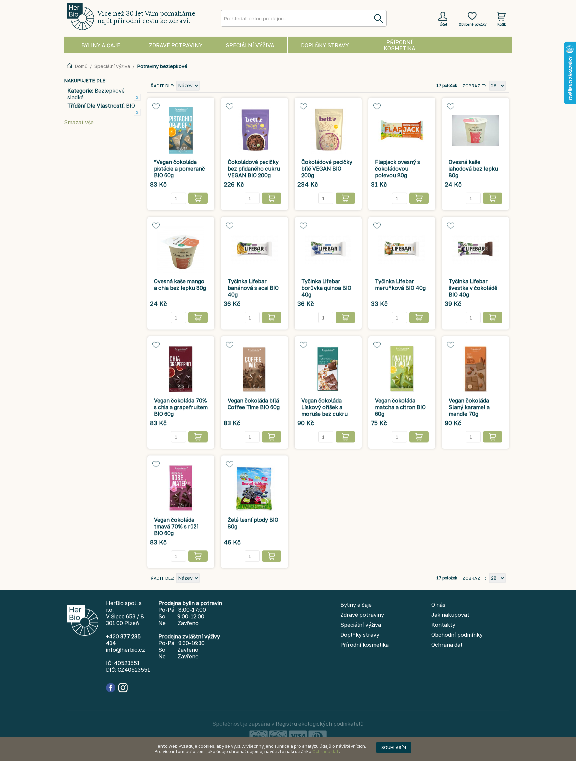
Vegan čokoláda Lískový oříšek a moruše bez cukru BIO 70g (324, 410)
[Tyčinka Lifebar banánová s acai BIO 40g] (254, 249)
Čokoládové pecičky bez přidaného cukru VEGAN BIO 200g (254, 169)
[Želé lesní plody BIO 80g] (254, 488)
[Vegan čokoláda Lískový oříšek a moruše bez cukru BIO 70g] (328, 369)
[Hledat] (378, 18)
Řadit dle (162, 85)
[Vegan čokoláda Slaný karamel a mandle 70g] (475, 369)
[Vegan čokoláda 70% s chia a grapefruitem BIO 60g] (181, 369)
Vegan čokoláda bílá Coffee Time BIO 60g (254, 403)
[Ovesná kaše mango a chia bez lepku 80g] (181, 249)
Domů (81, 66)
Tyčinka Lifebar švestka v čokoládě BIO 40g (473, 288)
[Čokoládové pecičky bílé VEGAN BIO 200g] (328, 130)
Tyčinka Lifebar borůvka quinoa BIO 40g (326, 288)
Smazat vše (79, 122)
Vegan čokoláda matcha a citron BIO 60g (400, 407)
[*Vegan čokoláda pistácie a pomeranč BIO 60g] (181, 130)
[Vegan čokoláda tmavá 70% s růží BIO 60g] (181, 488)
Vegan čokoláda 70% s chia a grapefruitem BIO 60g (181, 407)
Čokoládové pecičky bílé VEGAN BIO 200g (326, 169)
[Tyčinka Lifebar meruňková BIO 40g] (402, 249)
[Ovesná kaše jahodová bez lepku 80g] (475, 130)
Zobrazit (473, 85)
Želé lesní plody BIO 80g (253, 523)
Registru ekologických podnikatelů (320, 723)
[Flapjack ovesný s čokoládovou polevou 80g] (402, 130)
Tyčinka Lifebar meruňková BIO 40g (400, 284)
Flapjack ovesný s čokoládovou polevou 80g (397, 169)
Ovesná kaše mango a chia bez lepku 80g (180, 284)
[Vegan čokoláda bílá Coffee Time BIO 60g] (254, 369)
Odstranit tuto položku (137, 97)
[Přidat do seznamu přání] (156, 106)
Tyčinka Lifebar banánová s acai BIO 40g (253, 288)
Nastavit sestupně (206, 86)
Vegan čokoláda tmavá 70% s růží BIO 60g (176, 526)
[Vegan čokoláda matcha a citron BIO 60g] (402, 369)
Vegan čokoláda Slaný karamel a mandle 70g (469, 407)
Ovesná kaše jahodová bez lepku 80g (473, 169)
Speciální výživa (112, 66)
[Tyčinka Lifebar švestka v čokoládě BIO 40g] (475, 249)
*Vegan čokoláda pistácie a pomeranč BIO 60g (179, 169)
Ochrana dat (325, 751)
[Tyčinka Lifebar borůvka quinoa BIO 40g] (328, 249)
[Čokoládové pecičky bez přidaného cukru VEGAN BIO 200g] (254, 130)
